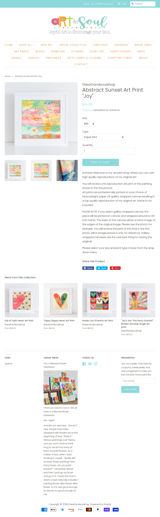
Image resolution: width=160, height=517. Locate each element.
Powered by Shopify (100, 504)
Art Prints (21, 51)
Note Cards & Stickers (85, 58)
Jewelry (34, 58)
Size (84, 118)
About (143, 58)
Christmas (100, 45)
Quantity (87, 145)
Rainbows (58, 51)
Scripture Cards (120, 58)
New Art (47, 45)
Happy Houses (121, 51)
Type (85, 131)
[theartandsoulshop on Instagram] (95, 364)
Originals (121, 45)
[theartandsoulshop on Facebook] (84, 364)
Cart (124, 3)
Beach (40, 51)
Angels (16, 58)
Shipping (87, 110)
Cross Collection (72, 45)
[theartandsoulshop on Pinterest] (90, 364)
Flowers (78, 51)
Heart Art (97, 51)
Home (9, 45)
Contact (81, 64)
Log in (86, 3)
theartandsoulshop (79, 504)
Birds (141, 51)
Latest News (51, 357)
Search (8, 363)
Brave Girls (143, 45)
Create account (104, 3)
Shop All (25, 45)
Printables (53, 58)
